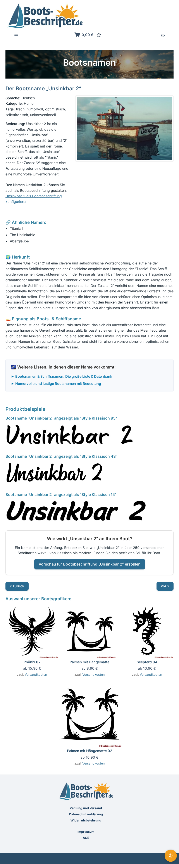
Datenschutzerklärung (86, 814)
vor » (165, 586)
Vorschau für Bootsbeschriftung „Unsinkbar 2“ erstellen (90, 564)
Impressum (86, 831)
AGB (86, 838)
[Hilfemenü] (171, 856)
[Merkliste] (98, 35)
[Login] (163, 35)
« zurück (17, 586)
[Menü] (16, 36)
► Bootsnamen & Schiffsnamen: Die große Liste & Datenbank (61, 376)
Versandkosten (36, 674)
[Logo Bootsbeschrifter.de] (45, 15)
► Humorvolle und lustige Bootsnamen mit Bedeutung (56, 383)
